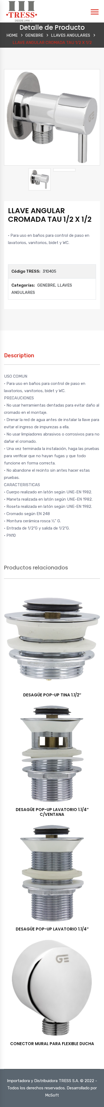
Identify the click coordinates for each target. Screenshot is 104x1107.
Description (19, 355)
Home (12, 35)
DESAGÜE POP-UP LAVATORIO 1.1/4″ (52, 929)
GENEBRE (34, 35)
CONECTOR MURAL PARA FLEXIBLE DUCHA (52, 1043)
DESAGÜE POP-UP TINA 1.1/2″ (52, 695)
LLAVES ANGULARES (70, 35)
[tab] (19, 358)
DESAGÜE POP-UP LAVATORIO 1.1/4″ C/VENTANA (52, 812)
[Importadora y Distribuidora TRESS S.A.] (21, 11)
